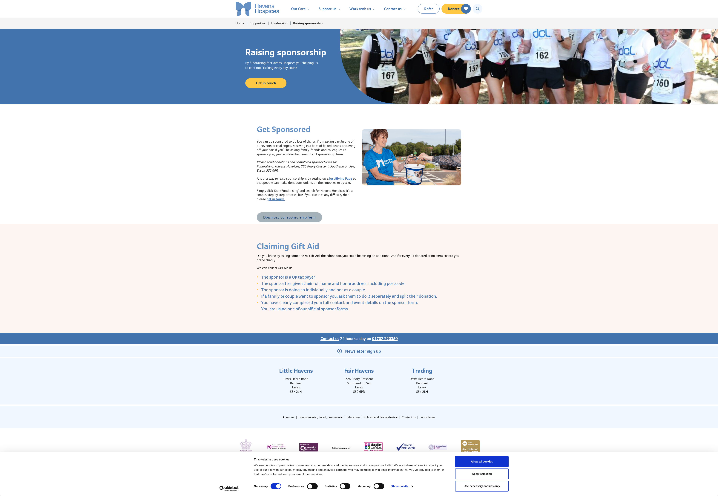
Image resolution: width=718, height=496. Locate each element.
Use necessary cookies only (482, 486)
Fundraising (279, 23)
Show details (399, 486)
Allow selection (482, 473)
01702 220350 (385, 338)
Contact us (329, 338)
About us (288, 417)
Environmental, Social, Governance (320, 417)
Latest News (427, 417)
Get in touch (266, 83)
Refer (428, 9)
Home (240, 23)
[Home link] (257, 9)
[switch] (312, 486)
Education (353, 417)
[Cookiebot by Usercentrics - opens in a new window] (229, 489)
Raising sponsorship (308, 23)
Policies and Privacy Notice (381, 417)
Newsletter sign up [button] (363, 351)
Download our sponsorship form (289, 217)
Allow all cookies (482, 461)
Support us (257, 23)
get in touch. (276, 199)
